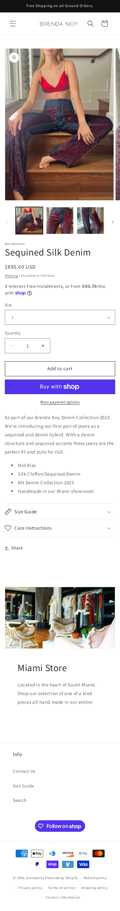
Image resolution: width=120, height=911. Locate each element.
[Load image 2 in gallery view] (59, 220)
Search (20, 800)
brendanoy (35, 878)
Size (8, 305)
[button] (13, 24)
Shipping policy (94, 887)
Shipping (11, 275)
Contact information (63, 897)
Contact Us (24, 771)
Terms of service (61, 887)
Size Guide (23, 786)
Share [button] (17, 548)
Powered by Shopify (61, 878)
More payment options (60, 402)
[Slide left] (7, 222)
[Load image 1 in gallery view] (29, 220)
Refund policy (95, 878)
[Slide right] (113, 222)
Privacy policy (30, 887)
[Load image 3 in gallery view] (90, 220)
